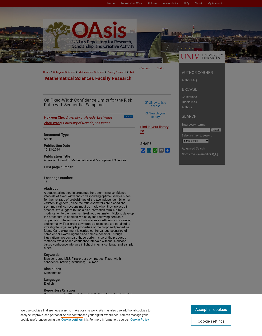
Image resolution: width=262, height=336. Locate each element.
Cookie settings (72, 319)
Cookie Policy (139, 319)
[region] (131, 315)
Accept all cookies (211, 309)
